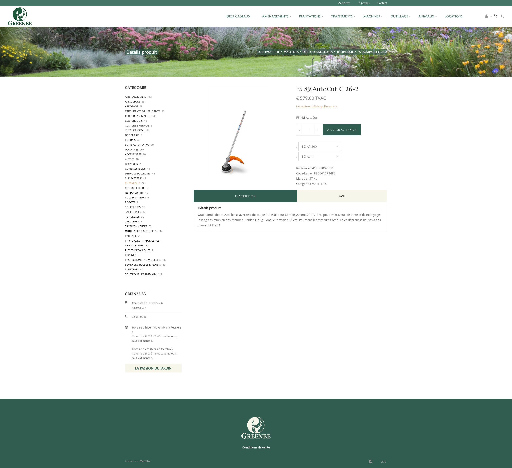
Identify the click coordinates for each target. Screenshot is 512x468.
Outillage (399, 16)
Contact (382, 3)
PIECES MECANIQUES (137, 250)
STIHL (313, 178)
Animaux (426, 16)
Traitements (342, 16)
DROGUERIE (132, 135)
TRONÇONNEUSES (136, 226)
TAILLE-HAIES (133, 212)
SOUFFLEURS (133, 207)
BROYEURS (131, 164)
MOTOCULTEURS (135, 188)
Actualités (344, 3)
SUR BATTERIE (133, 178)
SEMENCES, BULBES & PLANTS (143, 264)
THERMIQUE (345, 52)
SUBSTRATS (132, 269)
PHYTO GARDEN (134, 245)
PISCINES (130, 255)
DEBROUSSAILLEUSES (318, 52)
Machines (371, 16)
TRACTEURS (132, 221)
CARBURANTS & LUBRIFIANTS (142, 111)
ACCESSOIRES (133, 154)
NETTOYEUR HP (134, 192)
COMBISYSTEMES (135, 168)
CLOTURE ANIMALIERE (138, 116)
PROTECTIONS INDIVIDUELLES (143, 260)
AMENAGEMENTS (135, 97)
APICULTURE (132, 101)
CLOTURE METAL (135, 130)
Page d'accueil (268, 52)
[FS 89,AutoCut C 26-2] (239, 89)
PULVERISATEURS (135, 197)
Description (245, 196)
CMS (383, 461)
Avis (342, 196)
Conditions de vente (256, 447)
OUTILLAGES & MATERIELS (140, 231)
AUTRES (129, 159)
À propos (364, 3)
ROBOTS (130, 202)
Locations (454, 16)
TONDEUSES (132, 216)
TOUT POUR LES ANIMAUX (140, 274)
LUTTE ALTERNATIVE (137, 144)
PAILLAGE (131, 236)
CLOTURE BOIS (134, 120)
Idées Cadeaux (239, 16)
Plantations (310, 16)
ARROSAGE (131, 106)
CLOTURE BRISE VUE (137, 125)
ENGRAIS (130, 140)
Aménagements (275, 16)
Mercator (145, 461)
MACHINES (291, 52)
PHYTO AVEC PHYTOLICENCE (142, 240)
